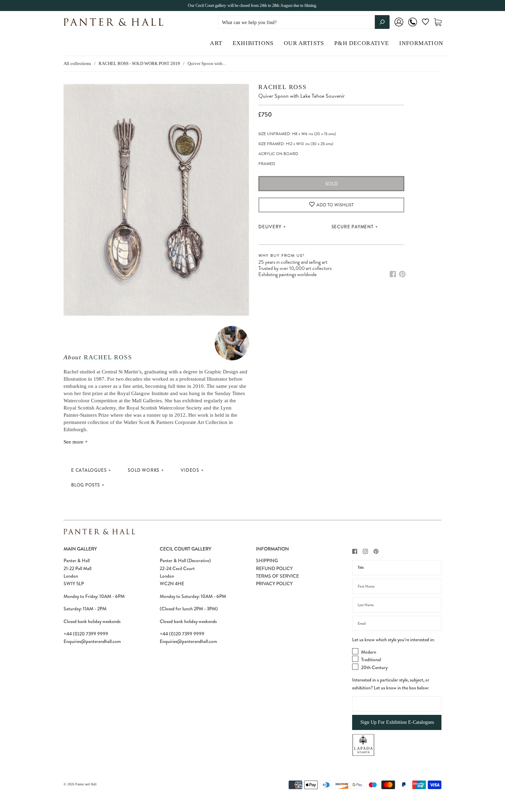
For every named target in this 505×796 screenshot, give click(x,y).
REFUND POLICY (274, 568)
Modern (368, 651)
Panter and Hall (86, 784)
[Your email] (396, 623)
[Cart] (437, 22)
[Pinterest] (402, 274)
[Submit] (382, 22)
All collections (77, 63)
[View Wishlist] (425, 23)
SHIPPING (267, 560)
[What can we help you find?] (304, 22)
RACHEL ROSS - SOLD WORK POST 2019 (139, 63)
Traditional (371, 659)
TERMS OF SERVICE (277, 576)
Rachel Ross (108, 357)
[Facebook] (392, 274)
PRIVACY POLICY (274, 583)
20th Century (374, 667)
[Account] (398, 26)
